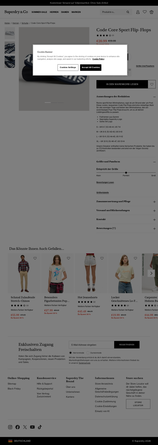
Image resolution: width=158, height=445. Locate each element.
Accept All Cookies (91, 67)
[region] (80, 60)
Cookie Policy (98, 59)
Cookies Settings (68, 67)
